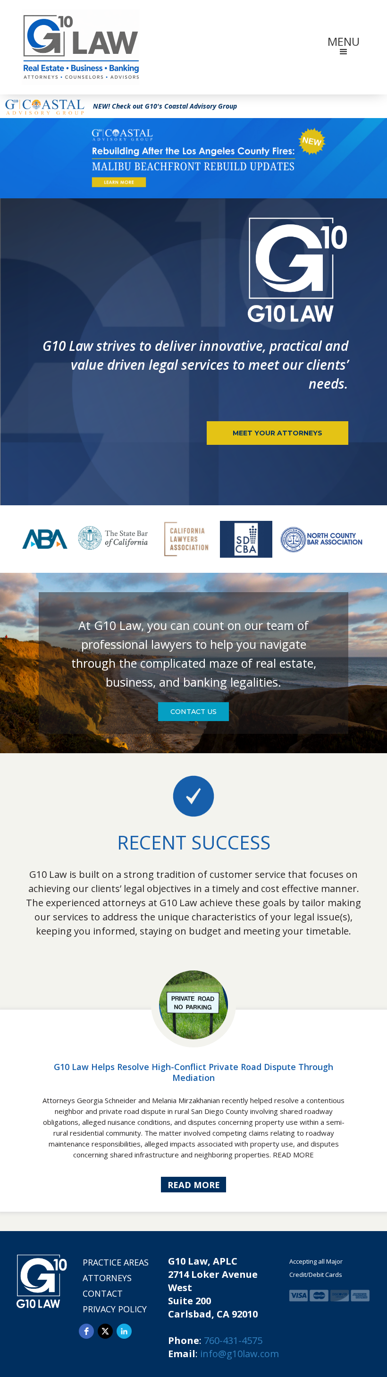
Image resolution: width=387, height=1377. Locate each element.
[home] (81, 47)
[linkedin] (124, 1331)
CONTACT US (193, 711)
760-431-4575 (233, 1340)
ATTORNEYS (107, 1278)
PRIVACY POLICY (115, 1309)
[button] (343, 47)
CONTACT (103, 1293)
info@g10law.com (239, 1353)
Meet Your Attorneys (277, 433)
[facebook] (86, 1331)
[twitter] (105, 1331)
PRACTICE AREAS (116, 1262)
